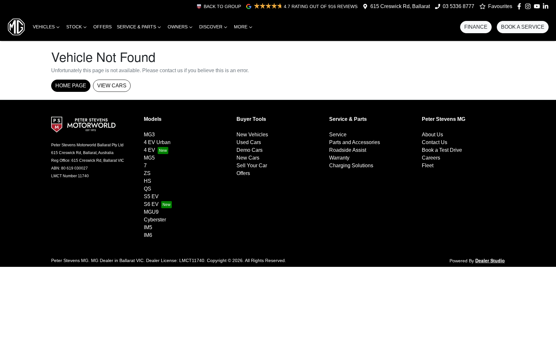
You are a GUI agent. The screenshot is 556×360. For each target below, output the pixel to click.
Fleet (427, 165)
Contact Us (434, 142)
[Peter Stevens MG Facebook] (520, 6)
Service (338, 134)
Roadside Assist (347, 150)
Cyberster (155, 219)
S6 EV (151, 204)
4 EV (149, 150)
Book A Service (522, 27)
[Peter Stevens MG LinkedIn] (546, 6)
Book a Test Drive (442, 150)
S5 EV (151, 196)
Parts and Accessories (354, 142)
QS (147, 188)
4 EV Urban (157, 142)
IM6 (148, 235)
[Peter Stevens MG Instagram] (529, 6)
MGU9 (151, 212)
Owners (178, 26)
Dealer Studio (490, 260)
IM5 (148, 227)
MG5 (149, 158)
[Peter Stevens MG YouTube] (538, 6)
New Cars (247, 158)
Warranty (339, 158)
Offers (102, 26)
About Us (432, 134)
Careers (431, 158)
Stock (74, 26)
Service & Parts (136, 26)
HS (147, 181)
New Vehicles (252, 134)
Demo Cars (249, 150)
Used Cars (248, 142)
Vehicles (44, 26)
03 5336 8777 (458, 6)
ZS (147, 173)
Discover (210, 26)
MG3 (149, 134)
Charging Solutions (351, 165)
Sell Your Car (251, 165)
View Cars (111, 85)
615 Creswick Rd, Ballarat (400, 6)
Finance (475, 27)
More (240, 26)
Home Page (70, 85)
